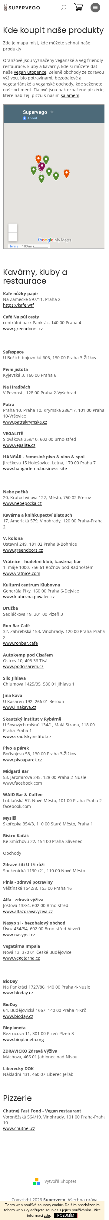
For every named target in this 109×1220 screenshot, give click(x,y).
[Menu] (95, 8)
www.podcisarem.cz (23, 666)
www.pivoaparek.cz (22, 760)
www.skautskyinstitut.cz (27, 736)
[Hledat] (64, 8)
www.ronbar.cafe (20, 643)
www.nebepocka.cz (22, 503)
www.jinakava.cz (19, 707)
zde (47, 1215)
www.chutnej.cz (19, 1128)
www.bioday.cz (18, 993)
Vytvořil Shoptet (60, 1181)
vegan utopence (30, 72)
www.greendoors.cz (23, 328)
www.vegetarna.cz (21, 958)
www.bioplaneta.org (23, 1039)
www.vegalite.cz (19, 445)
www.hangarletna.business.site (35, 468)
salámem (70, 95)
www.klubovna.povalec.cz (29, 596)
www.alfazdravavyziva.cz (28, 911)
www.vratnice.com (21, 573)
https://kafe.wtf (18, 305)
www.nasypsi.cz (19, 935)
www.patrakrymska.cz (25, 422)
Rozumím (65, 1215)
